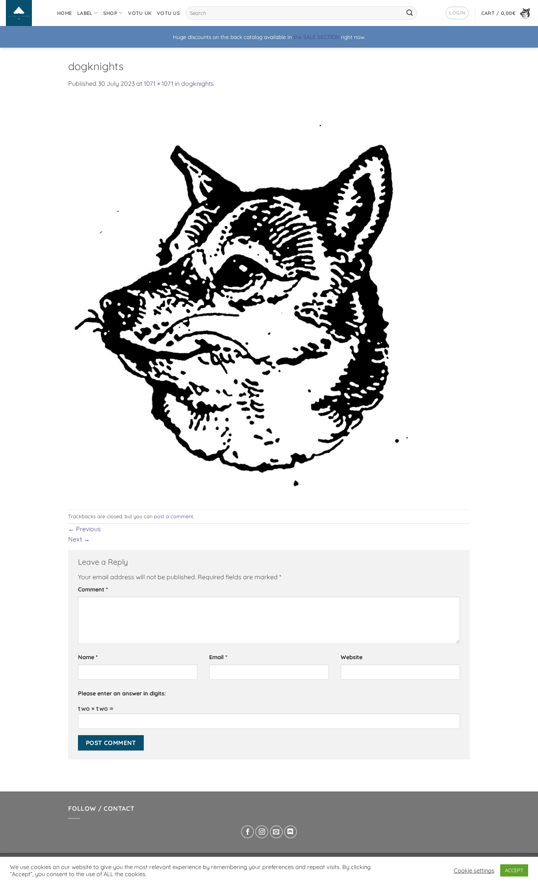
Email (218, 657)
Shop (110, 13)
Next (79, 539)
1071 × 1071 (158, 83)
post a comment (173, 516)
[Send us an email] (276, 831)
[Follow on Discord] (290, 831)
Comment (93, 589)
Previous (84, 529)
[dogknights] (269, 298)
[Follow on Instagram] (261, 831)
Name (88, 657)
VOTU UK (139, 13)
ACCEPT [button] (514, 870)
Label (84, 13)
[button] (457, 13)
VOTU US (168, 13)
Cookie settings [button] (474, 870)
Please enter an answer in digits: (122, 693)
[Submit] (410, 13)
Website (351, 657)
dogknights (197, 83)
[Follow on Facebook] (247, 831)
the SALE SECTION (316, 36)
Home (64, 13)
